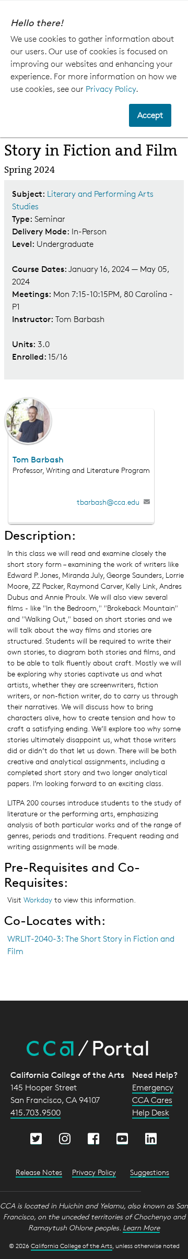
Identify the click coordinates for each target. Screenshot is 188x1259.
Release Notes (39, 1172)
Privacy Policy (111, 89)
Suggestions (149, 1172)
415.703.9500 (35, 1113)
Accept (150, 115)
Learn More (141, 1227)
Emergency (152, 1087)
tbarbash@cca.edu (108, 501)
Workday (39, 899)
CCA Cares (152, 1100)
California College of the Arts (71, 1246)
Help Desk (150, 1113)
